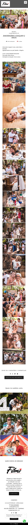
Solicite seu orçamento (14, 377)
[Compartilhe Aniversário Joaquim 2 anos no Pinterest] (17, 373)
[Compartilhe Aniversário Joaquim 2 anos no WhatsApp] (12, 373)
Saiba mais (14, 493)
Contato (14, 518)
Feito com (14, 523)
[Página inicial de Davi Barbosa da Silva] (5, 4)
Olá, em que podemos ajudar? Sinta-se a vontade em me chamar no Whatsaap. (14, 515)
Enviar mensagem (15, 505)
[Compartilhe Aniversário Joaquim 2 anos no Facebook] (10, 373)
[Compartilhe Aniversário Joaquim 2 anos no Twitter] (15, 373)
